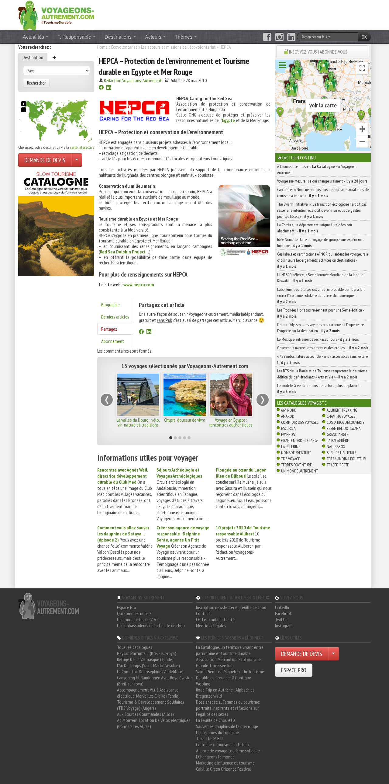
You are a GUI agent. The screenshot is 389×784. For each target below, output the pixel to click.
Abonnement (112, 341)
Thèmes (184, 36)
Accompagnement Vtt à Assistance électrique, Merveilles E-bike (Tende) (148, 693)
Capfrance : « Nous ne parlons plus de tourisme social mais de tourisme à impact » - (323, 192)
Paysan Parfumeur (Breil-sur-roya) (146, 653)
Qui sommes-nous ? (134, 613)
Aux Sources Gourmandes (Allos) (145, 714)
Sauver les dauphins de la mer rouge (227, 726)
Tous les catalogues (134, 647)
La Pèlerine (290, 446)
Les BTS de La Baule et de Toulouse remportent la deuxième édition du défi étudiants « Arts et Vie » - (322, 374)
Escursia (288, 428)
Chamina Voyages (341, 416)
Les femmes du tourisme (217, 732)
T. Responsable (74, 36)
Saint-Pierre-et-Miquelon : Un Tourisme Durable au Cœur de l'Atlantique (230, 674)
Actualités (34, 36)
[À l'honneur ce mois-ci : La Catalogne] (56, 222)
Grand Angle (338, 434)
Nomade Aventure (296, 452)
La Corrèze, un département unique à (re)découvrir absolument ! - (314, 228)
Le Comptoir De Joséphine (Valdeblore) (150, 671)
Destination (32, 57)
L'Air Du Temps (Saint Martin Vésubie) (148, 665)
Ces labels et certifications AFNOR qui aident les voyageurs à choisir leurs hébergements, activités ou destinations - (322, 260)
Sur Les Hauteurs (341, 452)
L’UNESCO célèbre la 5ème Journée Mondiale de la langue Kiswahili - (320, 278)
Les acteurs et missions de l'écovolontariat (178, 47)
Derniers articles (115, 317)
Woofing (203, 684)
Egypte (228, 120)
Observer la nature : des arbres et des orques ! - (322, 347)
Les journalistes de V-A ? (138, 619)
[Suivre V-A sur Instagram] (279, 37)
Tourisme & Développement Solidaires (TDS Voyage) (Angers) (150, 705)
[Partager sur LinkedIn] (108, 88)
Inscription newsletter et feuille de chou (231, 607)
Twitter (281, 619)
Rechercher (36, 83)
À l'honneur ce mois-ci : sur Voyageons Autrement (317, 169)
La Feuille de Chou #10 (215, 720)
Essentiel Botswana (343, 428)
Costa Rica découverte (345, 422)
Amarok (287, 416)
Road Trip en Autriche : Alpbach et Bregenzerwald (225, 693)
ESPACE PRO (293, 670)
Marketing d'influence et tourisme (225, 763)
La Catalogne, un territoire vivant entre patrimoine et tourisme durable (229, 650)
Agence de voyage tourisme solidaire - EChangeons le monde (229, 753)
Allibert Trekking (342, 410)
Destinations (119, 36)
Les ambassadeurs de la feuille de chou (151, 625)
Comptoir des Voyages (299, 422)
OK (364, 37)
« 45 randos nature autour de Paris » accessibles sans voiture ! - (322, 359)
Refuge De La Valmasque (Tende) (145, 659)
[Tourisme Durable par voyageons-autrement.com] (56, 15)
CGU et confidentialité (215, 619)
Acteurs (154, 36)
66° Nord (289, 410)
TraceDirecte (338, 465)
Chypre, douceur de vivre (184, 420)
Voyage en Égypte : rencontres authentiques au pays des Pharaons (231, 425)
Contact (203, 613)
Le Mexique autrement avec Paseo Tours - (318, 339)
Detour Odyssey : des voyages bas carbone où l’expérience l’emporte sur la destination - (320, 327)
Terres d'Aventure (296, 465)
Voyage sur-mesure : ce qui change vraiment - (322, 181)
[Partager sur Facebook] (101, 88)
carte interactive (82, 147)
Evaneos (288, 434)
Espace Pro (126, 607)
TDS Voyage (290, 459)
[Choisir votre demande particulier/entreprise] (76, 160)
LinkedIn (282, 607)
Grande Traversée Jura (215, 665)
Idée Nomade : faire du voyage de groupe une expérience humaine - (320, 242)
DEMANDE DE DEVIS (44, 160)
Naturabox (336, 446)
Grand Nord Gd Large (299, 440)
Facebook (283, 613)
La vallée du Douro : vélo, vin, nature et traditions (138, 422)
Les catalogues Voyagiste (302, 403)
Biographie (110, 304)
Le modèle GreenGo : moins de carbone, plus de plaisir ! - (319, 388)
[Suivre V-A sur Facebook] (267, 37)
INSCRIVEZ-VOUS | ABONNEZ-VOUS (318, 52)
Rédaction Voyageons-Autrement (133, 80)
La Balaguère (338, 440)
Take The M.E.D (209, 738)
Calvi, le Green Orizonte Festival (223, 769)
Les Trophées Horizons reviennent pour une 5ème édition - (320, 313)
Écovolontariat (124, 47)
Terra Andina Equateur (346, 459)
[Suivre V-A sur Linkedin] (291, 37)
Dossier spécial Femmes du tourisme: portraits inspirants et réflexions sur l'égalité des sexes (228, 708)
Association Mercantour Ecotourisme (228, 659)
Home (102, 47)
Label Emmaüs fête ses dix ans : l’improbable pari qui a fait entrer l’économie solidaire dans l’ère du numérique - (321, 295)
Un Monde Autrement (299, 471)
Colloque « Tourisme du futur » (223, 744)
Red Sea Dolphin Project (123, 252)
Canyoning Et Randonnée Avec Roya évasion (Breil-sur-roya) (155, 680)
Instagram (284, 625)
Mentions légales (211, 625)
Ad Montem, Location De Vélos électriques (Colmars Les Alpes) (153, 723)
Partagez (109, 329)
